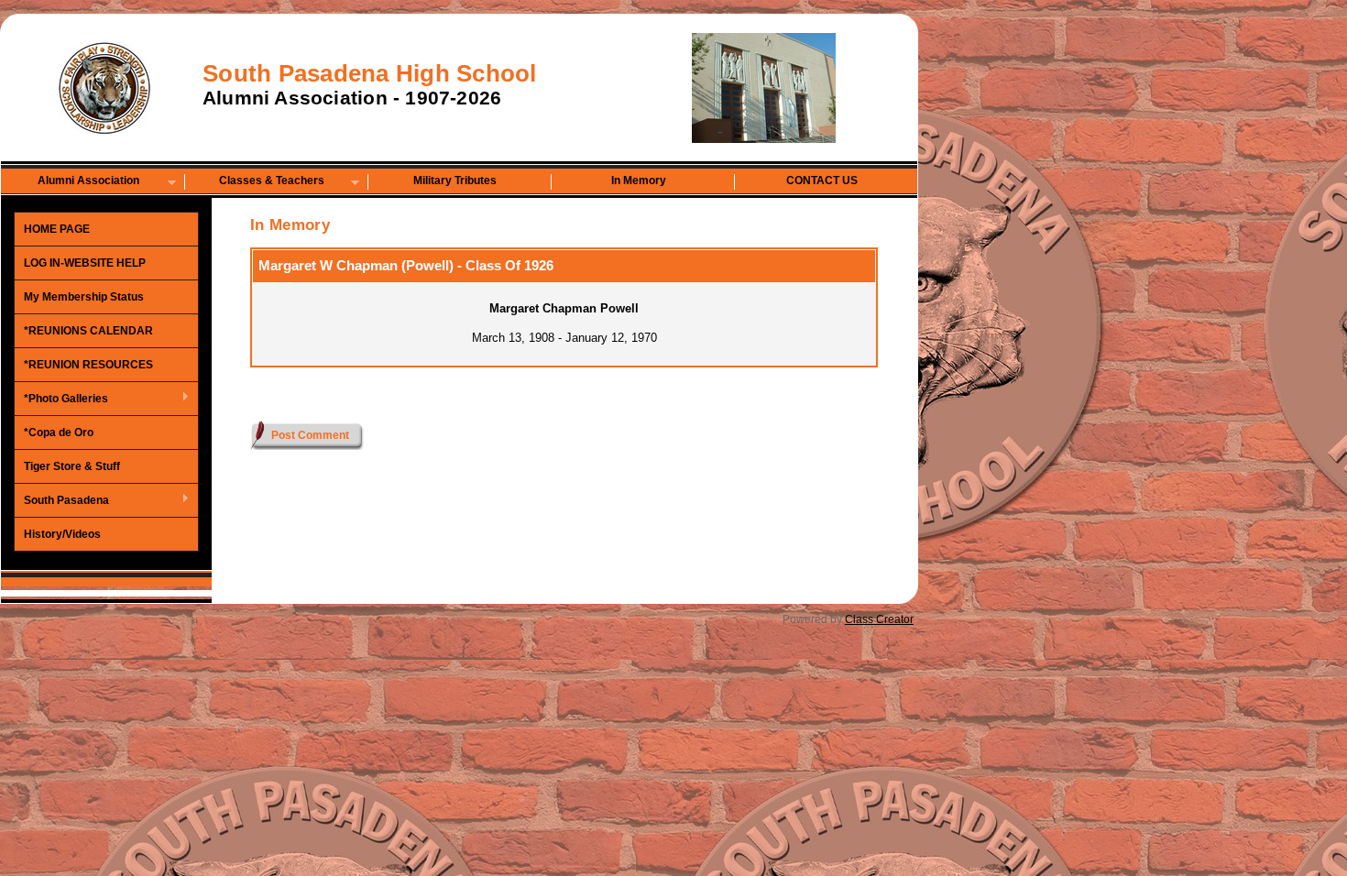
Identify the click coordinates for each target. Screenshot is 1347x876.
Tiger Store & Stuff (72, 466)
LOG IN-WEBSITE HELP (85, 263)
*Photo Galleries (61, 399)
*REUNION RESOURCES (88, 364)
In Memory (638, 180)
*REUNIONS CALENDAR (88, 330)
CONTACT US (822, 180)
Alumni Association (70, 182)
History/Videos (62, 534)
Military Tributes (455, 180)
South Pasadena (62, 501)
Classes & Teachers (254, 182)
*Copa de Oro (58, 432)
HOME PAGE (57, 229)
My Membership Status (84, 296)
